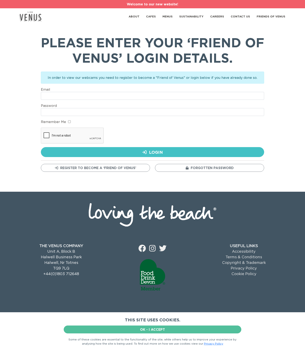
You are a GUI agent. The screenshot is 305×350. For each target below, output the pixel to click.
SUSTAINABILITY (191, 16)
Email (45, 89)
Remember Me (53, 122)
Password (49, 105)
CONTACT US (240, 16)
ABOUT (134, 16)
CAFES (151, 16)
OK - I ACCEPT (152, 329)
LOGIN (154, 152)
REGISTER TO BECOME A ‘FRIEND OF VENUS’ (97, 168)
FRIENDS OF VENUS (271, 16)
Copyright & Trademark (244, 263)
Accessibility (244, 251)
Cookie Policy (243, 274)
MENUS (167, 16)
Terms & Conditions (244, 257)
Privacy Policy (244, 268)
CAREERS (217, 16)
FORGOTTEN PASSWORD (211, 168)
